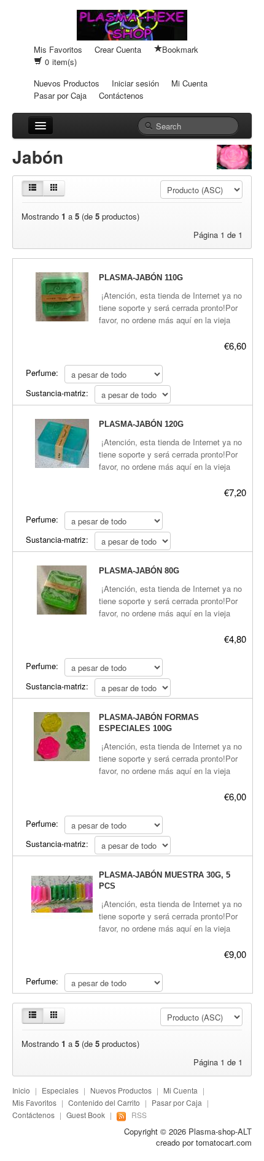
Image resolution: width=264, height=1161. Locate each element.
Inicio (21, 1090)
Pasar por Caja (60, 95)
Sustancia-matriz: (57, 393)
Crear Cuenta (118, 49)
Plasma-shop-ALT (220, 1131)
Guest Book (85, 1114)
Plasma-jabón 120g (141, 424)
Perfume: (42, 372)
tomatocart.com (224, 1142)
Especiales (60, 1090)
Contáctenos (121, 95)
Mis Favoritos (58, 49)
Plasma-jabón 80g (139, 570)
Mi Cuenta (189, 83)
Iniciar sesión (135, 83)
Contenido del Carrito (104, 1102)
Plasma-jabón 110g (141, 277)
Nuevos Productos (66, 83)
